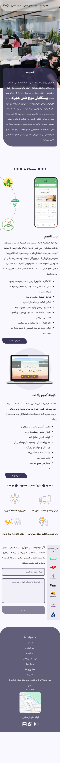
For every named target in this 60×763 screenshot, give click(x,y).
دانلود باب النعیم (14, 340)
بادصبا (30, 642)
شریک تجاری (15, 5)
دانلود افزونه (16, 475)
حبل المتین (30, 648)
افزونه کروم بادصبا (30, 658)
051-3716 (30, 689)
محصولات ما (45, 5)
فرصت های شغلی (30, 5)
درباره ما (30, 664)
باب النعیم (30, 653)
